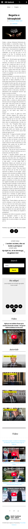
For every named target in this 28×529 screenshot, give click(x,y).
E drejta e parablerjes (10, 401)
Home (8, 7)
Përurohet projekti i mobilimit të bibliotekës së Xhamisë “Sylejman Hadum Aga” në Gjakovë (14, 442)
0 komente (14, 23)
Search (14, 270)
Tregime (16, 7)
